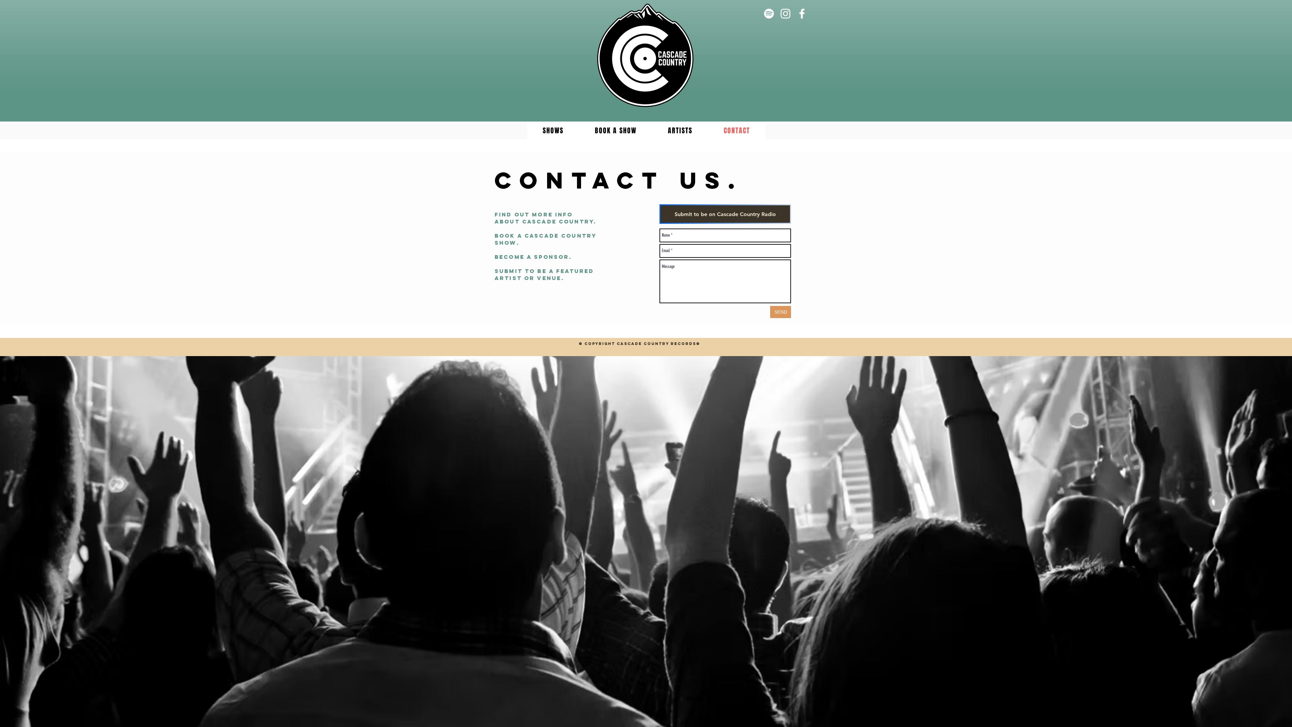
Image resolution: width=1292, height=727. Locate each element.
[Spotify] (769, 13)
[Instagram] (785, 13)
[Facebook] (802, 13)
